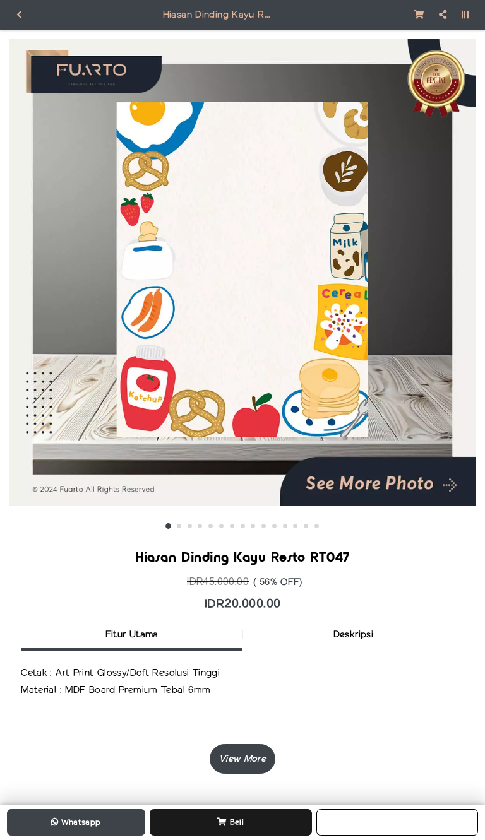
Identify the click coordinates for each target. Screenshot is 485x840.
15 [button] (316, 526)
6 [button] (221, 526)
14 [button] (306, 526)
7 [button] (232, 526)
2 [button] (179, 526)
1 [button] (168, 526)
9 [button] (253, 526)
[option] (242, 272)
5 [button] (210, 526)
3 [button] (190, 526)
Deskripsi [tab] (353, 634)
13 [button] (295, 526)
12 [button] (285, 526)
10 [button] (263, 526)
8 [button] (243, 526)
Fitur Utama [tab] (132, 634)
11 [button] (274, 526)
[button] (242, 759)
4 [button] (200, 526)
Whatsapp (79, 822)
